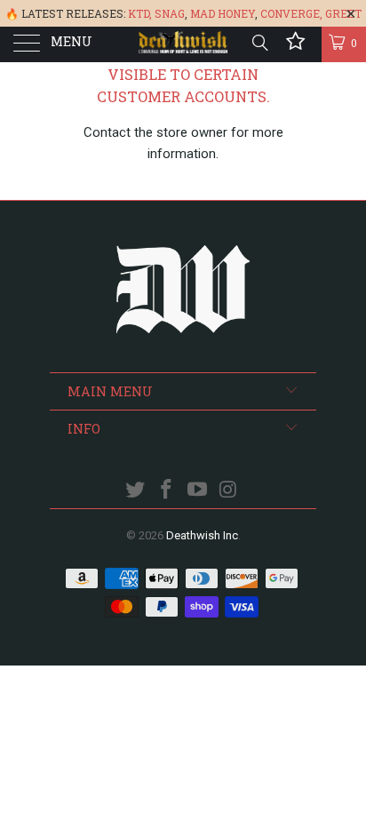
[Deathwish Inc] (183, 44)
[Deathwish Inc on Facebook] (167, 490)
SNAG (170, 13)
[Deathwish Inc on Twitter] (136, 490)
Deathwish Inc (202, 535)
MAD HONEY (222, 13)
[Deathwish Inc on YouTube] (198, 490)
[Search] (259, 42)
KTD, (140, 13)
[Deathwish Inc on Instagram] (228, 490)
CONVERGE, (291, 13)
